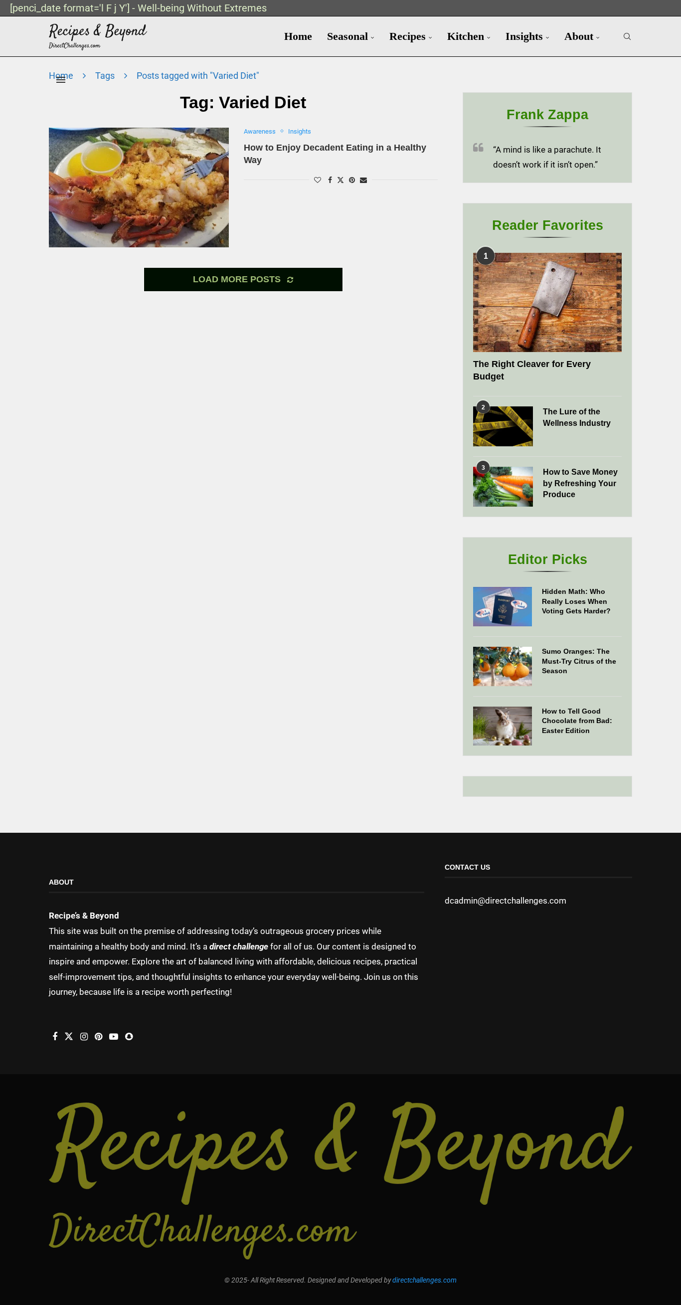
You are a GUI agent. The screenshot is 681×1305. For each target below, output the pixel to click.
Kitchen (465, 36)
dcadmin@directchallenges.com (505, 901)
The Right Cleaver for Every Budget (532, 370)
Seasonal (347, 36)
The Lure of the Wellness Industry (577, 417)
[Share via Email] (363, 180)
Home (298, 36)
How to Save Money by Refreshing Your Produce (580, 483)
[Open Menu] (60, 80)
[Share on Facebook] (330, 180)
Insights (524, 36)
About (578, 36)
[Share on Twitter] (340, 180)
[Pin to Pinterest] (352, 180)
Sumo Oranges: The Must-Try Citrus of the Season (579, 661)
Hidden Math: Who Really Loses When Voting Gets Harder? (576, 601)
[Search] (627, 36)
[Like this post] (317, 180)
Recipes (407, 36)
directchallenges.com (424, 1280)
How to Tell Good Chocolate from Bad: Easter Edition (577, 721)
